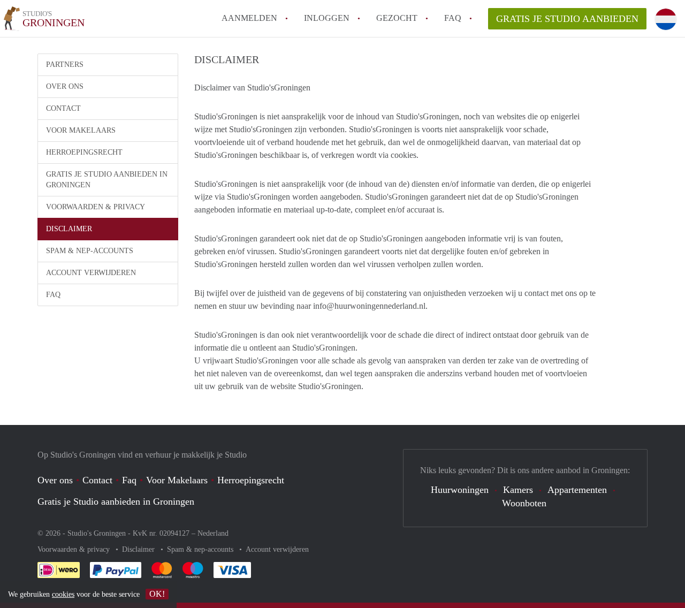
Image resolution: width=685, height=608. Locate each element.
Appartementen (577, 489)
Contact (63, 108)
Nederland (213, 533)
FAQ (452, 17)
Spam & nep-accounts (89, 251)
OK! (157, 593)
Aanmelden (249, 17)
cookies (63, 594)
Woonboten (524, 503)
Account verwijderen (91, 273)
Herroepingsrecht (84, 152)
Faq (129, 480)
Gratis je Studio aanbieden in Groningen (107, 179)
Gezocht (396, 17)
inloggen (326, 17)
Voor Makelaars (81, 130)
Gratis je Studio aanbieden (567, 18)
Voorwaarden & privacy (95, 207)
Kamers (518, 489)
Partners (64, 64)
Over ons (64, 86)
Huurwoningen (460, 489)
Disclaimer (69, 229)
